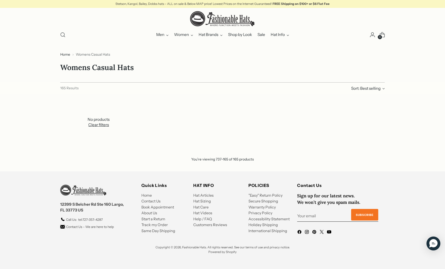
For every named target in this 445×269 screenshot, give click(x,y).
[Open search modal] (62, 34)
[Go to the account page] (372, 34)
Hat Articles (203, 195)
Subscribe (365, 215)
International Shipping (267, 230)
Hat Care (201, 207)
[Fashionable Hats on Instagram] (307, 233)
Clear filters (98, 124)
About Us (149, 213)
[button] (433, 243)
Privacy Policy (260, 213)
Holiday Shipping (263, 224)
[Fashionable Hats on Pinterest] (315, 233)
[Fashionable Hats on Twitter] (322, 233)
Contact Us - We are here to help (90, 227)
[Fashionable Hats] (222, 19)
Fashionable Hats (194, 247)
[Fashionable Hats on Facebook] (300, 233)
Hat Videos (202, 213)
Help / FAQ (202, 219)
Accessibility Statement (269, 219)
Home (65, 54)
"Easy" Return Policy (265, 195)
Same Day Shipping (158, 230)
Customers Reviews (210, 224)
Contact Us (151, 201)
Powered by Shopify (222, 252)
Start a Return (153, 219)
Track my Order (154, 224)
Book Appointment (157, 207)
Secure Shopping (263, 201)
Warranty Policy (262, 207)
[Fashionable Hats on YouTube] (329, 233)
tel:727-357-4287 (84, 220)
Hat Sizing (202, 201)
